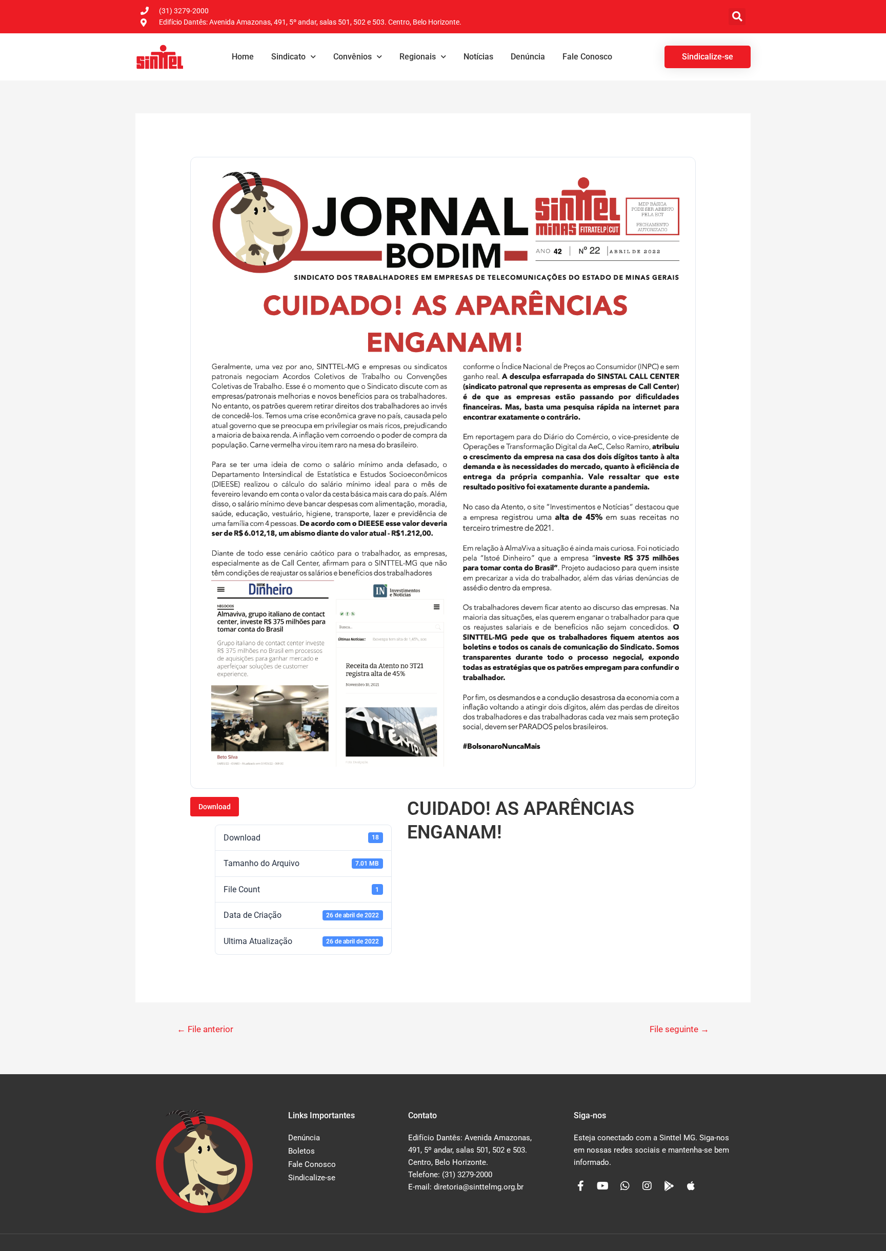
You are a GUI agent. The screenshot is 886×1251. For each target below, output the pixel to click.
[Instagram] (647, 1186)
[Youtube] (603, 1186)
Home (243, 56)
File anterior (205, 1029)
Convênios (352, 56)
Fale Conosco (587, 56)
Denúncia (528, 56)
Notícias (478, 56)
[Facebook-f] (581, 1186)
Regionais (417, 56)
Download (214, 807)
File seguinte (679, 1029)
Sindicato (288, 56)
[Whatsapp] (625, 1186)
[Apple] (691, 1186)
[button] (737, 16)
